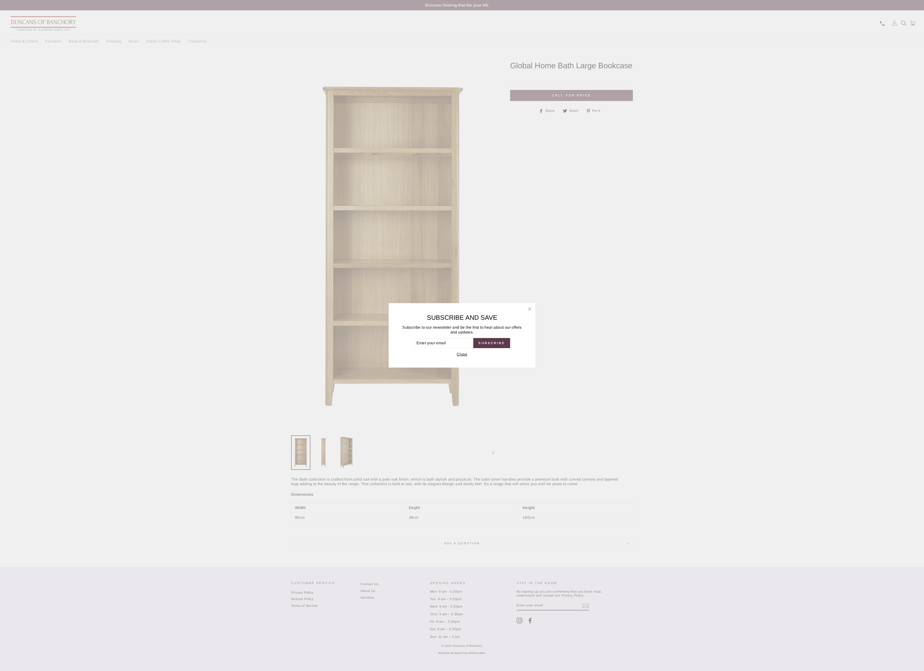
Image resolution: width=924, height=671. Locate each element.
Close (462, 354)
